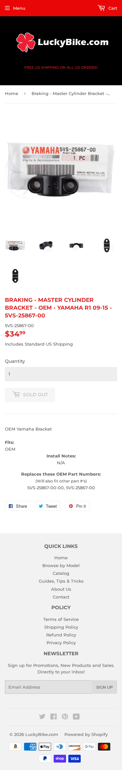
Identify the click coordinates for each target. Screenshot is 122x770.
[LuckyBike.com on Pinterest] (64, 717)
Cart (112, 8)
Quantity (15, 361)
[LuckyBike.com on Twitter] (42, 717)
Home (11, 93)
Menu (19, 8)
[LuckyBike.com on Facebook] (53, 717)
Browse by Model (61, 565)
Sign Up (104, 687)
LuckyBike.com (41, 734)
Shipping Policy (61, 627)
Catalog (61, 573)
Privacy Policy (61, 642)
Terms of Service (61, 619)
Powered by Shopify (86, 734)
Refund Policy (61, 634)
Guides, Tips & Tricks (61, 581)
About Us (61, 589)
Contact (61, 596)
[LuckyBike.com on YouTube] (76, 717)
